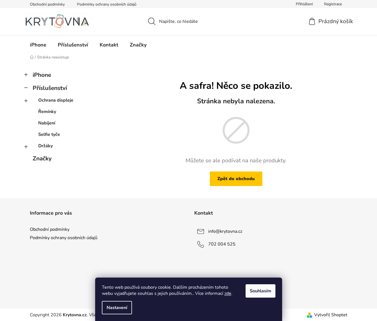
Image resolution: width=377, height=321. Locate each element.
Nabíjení (46, 123)
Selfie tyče (49, 134)
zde (227, 293)
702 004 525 (222, 244)
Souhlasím (260, 291)
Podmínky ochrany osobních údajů (106, 4)
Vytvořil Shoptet (330, 315)
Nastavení (117, 308)
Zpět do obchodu (236, 179)
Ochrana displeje (55, 100)
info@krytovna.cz (225, 231)
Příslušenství (50, 88)
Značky (42, 158)
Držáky (45, 146)
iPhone (42, 75)
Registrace (333, 4)
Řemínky (47, 112)
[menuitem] (38, 44)
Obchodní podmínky (47, 4)
